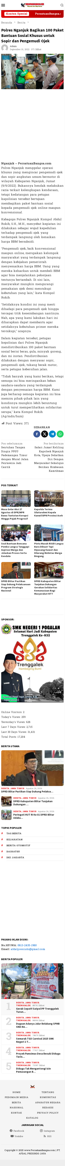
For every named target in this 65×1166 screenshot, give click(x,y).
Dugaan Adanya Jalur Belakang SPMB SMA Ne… (38, 1025)
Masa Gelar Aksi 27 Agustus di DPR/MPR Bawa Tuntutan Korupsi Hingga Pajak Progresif (14, 514)
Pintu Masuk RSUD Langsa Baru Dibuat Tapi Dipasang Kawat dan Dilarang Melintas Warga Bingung (48, 550)
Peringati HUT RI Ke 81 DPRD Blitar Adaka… (33, 816)
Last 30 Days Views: (14, 732)
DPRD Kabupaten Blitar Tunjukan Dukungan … (33, 803)
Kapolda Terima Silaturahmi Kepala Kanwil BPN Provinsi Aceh (48, 512)
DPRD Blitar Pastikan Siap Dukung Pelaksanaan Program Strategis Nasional (15, 586)
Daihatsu (13, 852)
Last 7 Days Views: (13, 727)
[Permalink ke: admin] (4, 47)
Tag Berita (13, 833)
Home (16, 1092)
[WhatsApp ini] (60, 434)
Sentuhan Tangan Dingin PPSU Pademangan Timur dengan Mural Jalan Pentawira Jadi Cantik (15, 456)
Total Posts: (9, 737)
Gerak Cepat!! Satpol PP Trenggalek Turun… (37, 1010)
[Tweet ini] (44, 434)
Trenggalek (23, 1005)
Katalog (32, 1118)
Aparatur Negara (48, 1103)
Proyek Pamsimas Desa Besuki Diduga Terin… (38, 1055)
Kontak (16, 1113)
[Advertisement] (32, 125)
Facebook (18, 1131)
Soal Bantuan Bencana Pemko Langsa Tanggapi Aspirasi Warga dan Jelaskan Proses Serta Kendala (15, 550)
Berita (5, 788)
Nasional (16, 1108)
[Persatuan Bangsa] (32, 5)
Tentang (47, 1092)
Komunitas (48, 1097)
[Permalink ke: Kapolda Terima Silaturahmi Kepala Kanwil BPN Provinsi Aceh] (49, 498)
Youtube (19, 1136)
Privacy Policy (48, 1113)
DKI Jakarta (15, 857)
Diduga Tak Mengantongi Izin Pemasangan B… (33, 1070)
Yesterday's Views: (13, 722)
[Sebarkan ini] (36, 434)
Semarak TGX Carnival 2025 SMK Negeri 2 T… (35, 1040)
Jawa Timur (17, 788)
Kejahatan (14, 840)
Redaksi (47, 1108)
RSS (49, 1136)
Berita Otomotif (18, 845)
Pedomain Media (16, 1097)
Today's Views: (11, 717)
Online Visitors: (12, 712)
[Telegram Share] (52, 434)
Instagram (49, 1131)
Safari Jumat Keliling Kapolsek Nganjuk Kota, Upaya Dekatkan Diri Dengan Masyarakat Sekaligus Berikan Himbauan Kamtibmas (49, 458)
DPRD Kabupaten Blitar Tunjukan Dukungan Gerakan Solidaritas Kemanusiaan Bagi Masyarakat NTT (47, 587)
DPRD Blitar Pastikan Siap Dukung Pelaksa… (27, 791)
